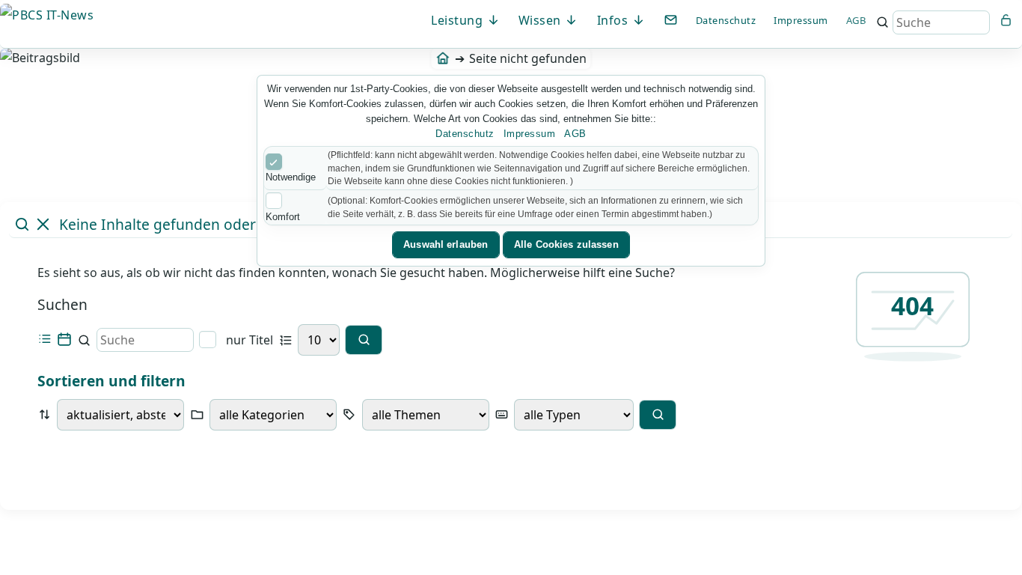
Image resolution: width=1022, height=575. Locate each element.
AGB (856, 20)
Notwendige (291, 177)
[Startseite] (442, 58)
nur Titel (247, 340)
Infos (614, 20)
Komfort (283, 216)
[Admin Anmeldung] (1006, 20)
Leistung (458, 20)
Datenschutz (726, 20)
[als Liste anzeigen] (44, 339)
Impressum (801, 20)
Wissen (541, 20)
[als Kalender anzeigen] (64, 339)
